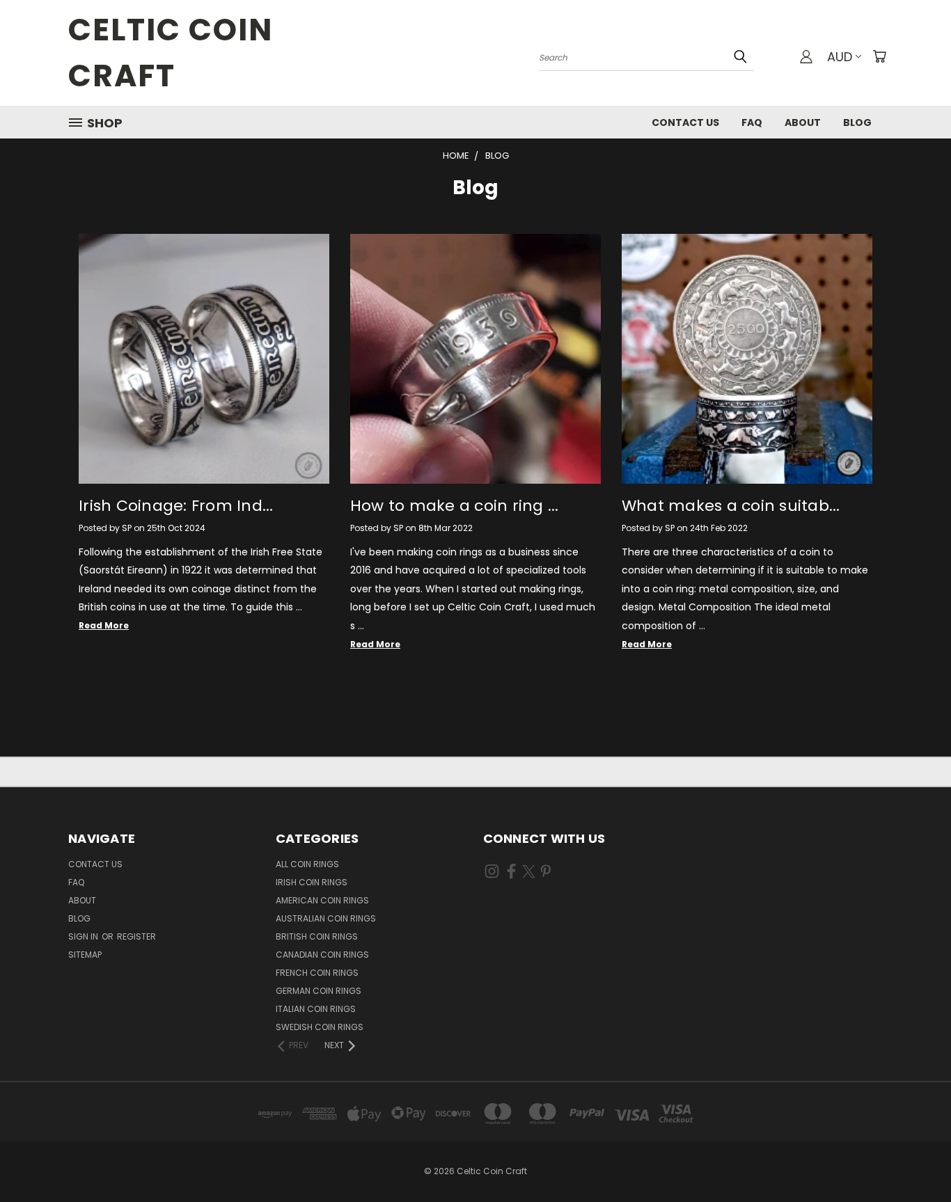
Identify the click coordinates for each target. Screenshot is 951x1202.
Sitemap (85, 954)
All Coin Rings (307, 864)
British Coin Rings (317, 936)
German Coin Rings (318, 991)
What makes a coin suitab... (731, 505)
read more (104, 625)
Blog (857, 122)
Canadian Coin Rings (322, 954)
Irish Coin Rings (311, 882)
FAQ (751, 122)
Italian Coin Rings (316, 1009)
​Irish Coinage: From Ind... (176, 505)
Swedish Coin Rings (319, 1027)
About (803, 122)
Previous (914, 1158)
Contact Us (685, 122)
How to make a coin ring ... (454, 505)
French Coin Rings (317, 973)
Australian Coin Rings (326, 918)
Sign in (84, 936)
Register (136, 936)
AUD (839, 56)
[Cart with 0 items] (879, 56)
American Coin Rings (322, 900)
